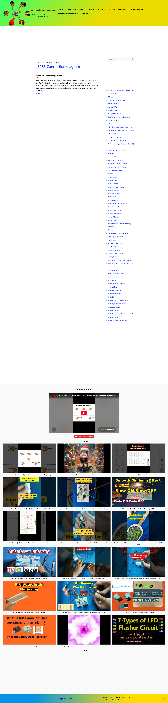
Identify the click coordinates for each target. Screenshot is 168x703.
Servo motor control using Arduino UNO (120, 263)
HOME (71, 699)
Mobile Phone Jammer (115, 210)
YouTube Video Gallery (138, 9)
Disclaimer (107, 700)
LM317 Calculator (113, 197)
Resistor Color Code (114, 250)
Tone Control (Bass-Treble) (116, 274)
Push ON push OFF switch (116, 237)
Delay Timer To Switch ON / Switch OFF (120, 127)
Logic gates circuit (113, 200)
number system (112, 220)
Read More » (39, 93)
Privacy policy (116, 700)
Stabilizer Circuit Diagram (116, 267)
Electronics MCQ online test (97, 9)
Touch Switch (112, 280)
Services (112, 9)
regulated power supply (115, 243)
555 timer (110, 97)
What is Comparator (114, 294)
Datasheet (84, 14)
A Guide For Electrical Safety (116, 100)
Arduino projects (113, 104)
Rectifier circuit (112, 240)
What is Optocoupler (114, 307)
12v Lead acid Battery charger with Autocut (121, 90)
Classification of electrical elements (119, 117)
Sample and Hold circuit (115, 253)
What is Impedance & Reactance (118, 300)
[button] (86, 441)
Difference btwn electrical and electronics (121, 134)
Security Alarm (112, 257)
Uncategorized (122, 9)
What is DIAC (111, 297)
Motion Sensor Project (115, 214)
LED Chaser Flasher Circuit (116, 187)
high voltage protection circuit (117, 164)
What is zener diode (114, 317)
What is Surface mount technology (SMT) (120, 314)
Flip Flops (111, 154)
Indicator (110, 174)
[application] (77, 13)
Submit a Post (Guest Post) (76, 9)
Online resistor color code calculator (119, 233)
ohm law (110, 230)
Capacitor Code (112, 110)
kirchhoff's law (112, 180)
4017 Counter (112, 94)
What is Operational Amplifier (117, 304)
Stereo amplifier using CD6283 (49, 76)
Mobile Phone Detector (115, 207)
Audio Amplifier (40, 78)
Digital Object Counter (115, 137)
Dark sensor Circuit (113, 120)
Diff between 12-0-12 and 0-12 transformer (121, 131)
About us (61, 9)
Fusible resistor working (115, 160)
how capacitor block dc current (117, 167)
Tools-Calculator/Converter (67, 14)
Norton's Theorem (113, 217)
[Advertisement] (52, 38)
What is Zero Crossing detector (117, 320)
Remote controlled (114, 247)
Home (124, 700)
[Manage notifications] (163, 699)
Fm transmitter (112, 157)
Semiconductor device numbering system (121, 260)
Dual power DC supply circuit (117, 140)
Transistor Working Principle (116, 284)
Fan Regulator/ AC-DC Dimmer (117, 150)
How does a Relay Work (115, 170)
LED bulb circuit (113, 184)
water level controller (114, 290)
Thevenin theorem (113, 270)
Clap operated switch (114, 114)
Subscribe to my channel (85, 436)
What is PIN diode (113, 310)
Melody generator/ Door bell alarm (118, 204)
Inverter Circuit (112, 177)
